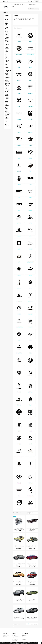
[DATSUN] (30, 139)
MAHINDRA (7, 77)
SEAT (6, 107)
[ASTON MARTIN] (30, 48)
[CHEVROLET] (30, 100)
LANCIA (6, 71)
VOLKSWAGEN (7, 123)
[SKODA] (19, 438)
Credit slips (24, 638)
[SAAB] (19, 412)
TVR (6, 121)
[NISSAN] (30, 347)
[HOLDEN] (19, 217)
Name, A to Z (33, 512)
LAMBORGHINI (7, 70)
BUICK (6, 31)
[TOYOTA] (19, 477)
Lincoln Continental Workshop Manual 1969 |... (18, 547)
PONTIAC (7, 98)
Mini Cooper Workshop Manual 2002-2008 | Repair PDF (32, 582)
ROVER (6, 102)
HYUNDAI (7, 63)
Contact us (5, 1)
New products (5, 635)
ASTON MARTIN (6, 24)
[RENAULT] (19, 399)
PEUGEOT (7, 97)
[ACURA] (19, 35)
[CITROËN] (30, 113)
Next (36, 624)
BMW (6, 30)
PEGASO (7, 95)
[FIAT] (30, 165)
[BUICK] (19, 87)
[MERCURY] (30, 321)
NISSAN (6, 91)
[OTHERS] (30, 503)
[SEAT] (19, 425)
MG (5, 87)
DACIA (6, 40)
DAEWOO (7, 41)
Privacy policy (15, 640)
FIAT (6, 50)
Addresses (24, 639)
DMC (6, 46)
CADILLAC (7, 33)
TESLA (6, 117)
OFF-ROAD (24, 4)
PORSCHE (7, 100)
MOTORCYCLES (17, 4)
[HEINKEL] (30, 204)
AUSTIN (6, 27)
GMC (6, 57)
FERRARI (7, 48)
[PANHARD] (30, 360)
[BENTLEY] (19, 74)
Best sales (5, 636)
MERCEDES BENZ (7, 84)
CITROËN (7, 38)
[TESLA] (30, 464)
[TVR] (19, 490)
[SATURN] (30, 412)
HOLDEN (7, 60)
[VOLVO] (19, 503)
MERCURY (7, 85)
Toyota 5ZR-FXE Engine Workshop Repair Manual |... (19, 529)
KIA (5, 68)
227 (32, 624)
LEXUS (6, 73)
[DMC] (19, 152)
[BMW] (30, 74)
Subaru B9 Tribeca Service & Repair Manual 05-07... (19, 600)
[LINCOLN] (19, 282)
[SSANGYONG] (19, 451)
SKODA (6, 110)
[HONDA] (30, 217)
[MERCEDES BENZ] (19, 321)
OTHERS (12, 6)
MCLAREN (7, 81)
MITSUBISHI (7, 90)
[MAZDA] (19, 308)
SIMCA (6, 108)
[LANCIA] (19, 269)
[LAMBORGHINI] (30, 256)
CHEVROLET (7, 35)
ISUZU (6, 66)
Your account (25, 633)
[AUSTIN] (30, 61)
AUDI (6, 25)
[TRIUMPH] (30, 477)
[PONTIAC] (19, 386)
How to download (6, 638)
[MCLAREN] (30, 308)
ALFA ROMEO (6, 21)
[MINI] (30, 334)
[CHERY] (19, 100)
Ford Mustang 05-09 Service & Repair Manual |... (32, 600)
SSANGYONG (7, 113)
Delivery (14, 635)
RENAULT (7, 101)
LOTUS (6, 76)
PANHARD (7, 94)
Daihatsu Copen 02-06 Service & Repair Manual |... (18, 582)
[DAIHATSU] (19, 139)
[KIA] (19, 256)
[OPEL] (19, 360)
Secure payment (15, 639)
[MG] (19, 334)
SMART (6, 111)
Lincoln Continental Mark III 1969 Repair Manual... (32, 529)
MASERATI (7, 79)
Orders (23, 636)
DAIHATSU (7, 43)
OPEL (6, 92)
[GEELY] (30, 191)
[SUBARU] (30, 451)
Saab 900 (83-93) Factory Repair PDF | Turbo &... (32, 547)
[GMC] (19, 204)
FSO (6, 54)
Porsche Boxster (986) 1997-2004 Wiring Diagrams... (32, 564)
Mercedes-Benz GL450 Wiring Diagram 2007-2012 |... (32, 618)
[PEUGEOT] (30, 373)
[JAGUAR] (30, 243)
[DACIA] (19, 126)
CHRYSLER (7, 37)
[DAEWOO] (30, 126)
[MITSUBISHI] (19, 347)
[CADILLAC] (30, 87)
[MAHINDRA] (19, 295)
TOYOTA (7, 118)
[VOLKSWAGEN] (30, 490)
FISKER (6, 51)
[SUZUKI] (19, 464)
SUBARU (7, 114)
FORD (6, 53)
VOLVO (6, 124)
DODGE (6, 47)
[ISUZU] (19, 243)
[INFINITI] (30, 230)
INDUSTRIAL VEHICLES (31, 4)
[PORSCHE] (30, 386)
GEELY (6, 56)
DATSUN (7, 44)
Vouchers (23, 640)
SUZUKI (6, 115)
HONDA (6, 61)
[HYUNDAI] (19, 230)
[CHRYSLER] (19, 113)
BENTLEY (7, 28)
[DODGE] (30, 152)
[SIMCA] (30, 425)
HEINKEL (7, 58)
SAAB (6, 104)
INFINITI (6, 64)
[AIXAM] (30, 35)
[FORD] (30, 178)
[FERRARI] (19, 165)
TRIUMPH (7, 120)
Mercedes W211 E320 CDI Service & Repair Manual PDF (19, 618)
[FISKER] (19, 178)
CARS (12, 4)
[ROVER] (30, 399)
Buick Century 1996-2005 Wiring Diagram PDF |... (18, 564)
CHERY (6, 34)
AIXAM (6, 19)
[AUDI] (19, 61)
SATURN (7, 105)
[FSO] (19, 191)
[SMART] (30, 438)
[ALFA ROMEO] (19, 48)
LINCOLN (7, 74)
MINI (6, 88)
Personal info (24, 635)
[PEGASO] (19, 373)
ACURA (6, 18)
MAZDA (6, 80)
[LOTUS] (30, 282)
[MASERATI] (30, 295)
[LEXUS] (30, 269)
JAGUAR (6, 67)
